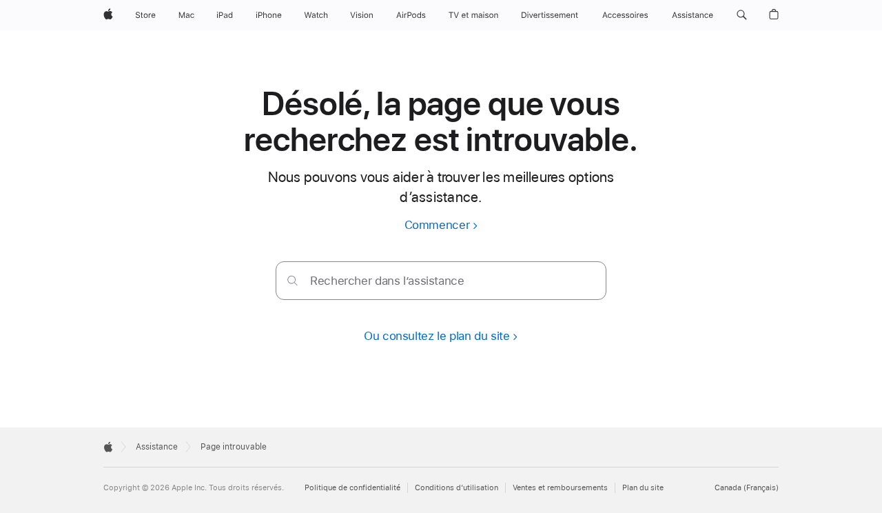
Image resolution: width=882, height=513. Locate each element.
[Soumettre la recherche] (292, 280)
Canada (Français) (747, 487)
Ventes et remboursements (560, 487)
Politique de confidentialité (352, 487)
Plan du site (643, 487)
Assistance (157, 447)
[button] (741, 15)
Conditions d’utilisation (456, 487)
